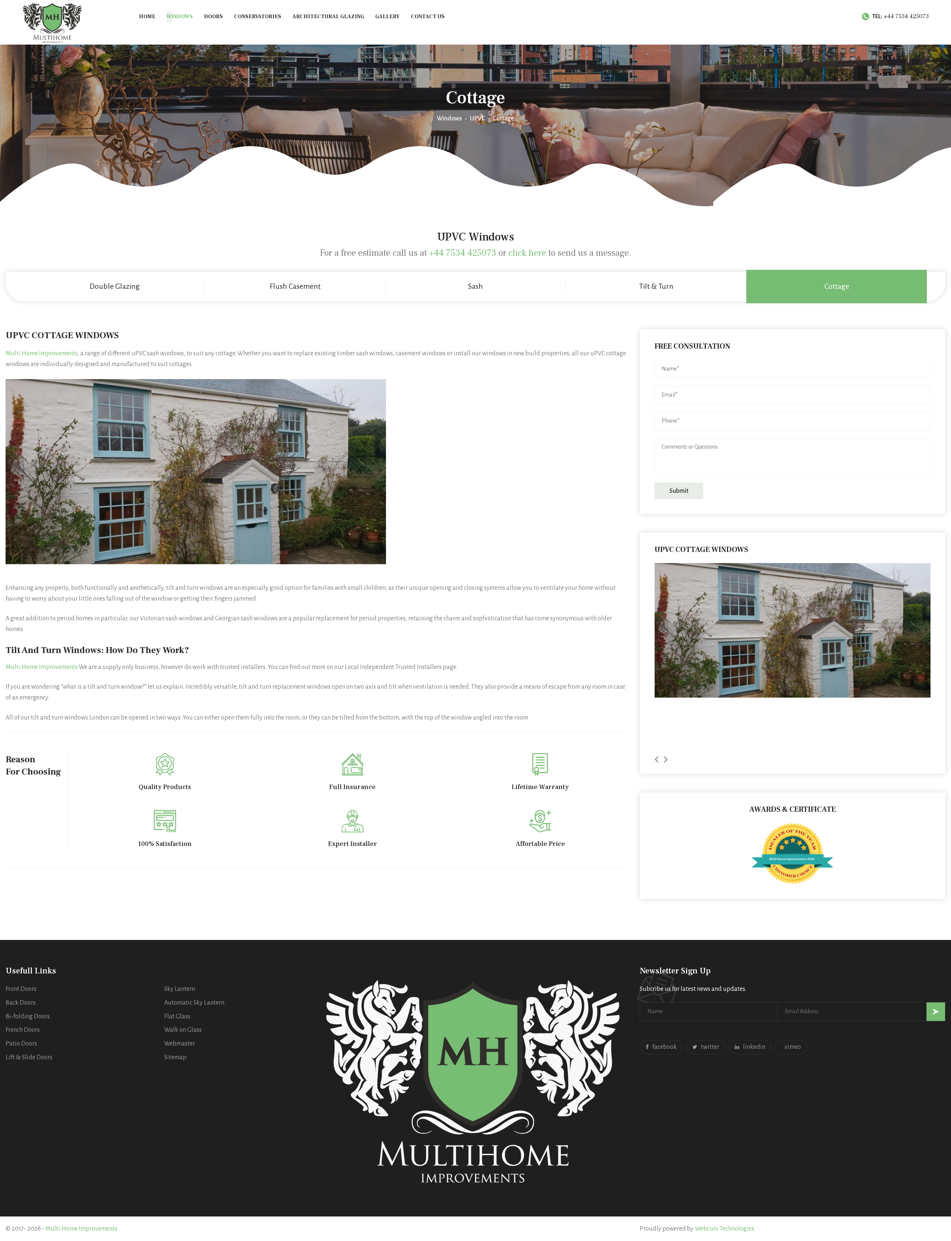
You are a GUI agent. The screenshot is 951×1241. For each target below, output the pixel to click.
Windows (179, 16)
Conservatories (257, 16)
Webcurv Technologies (724, 1228)
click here (527, 253)
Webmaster (179, 1043)
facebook (664, 1047)
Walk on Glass (183, 1030)
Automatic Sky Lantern (194, 1002)
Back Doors (21, 1002)
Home (147, 16)
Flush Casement (295, 286)
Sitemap (175, 1057)
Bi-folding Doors (28, 1016)
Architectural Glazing (328, 16)
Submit (678, 491)
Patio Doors (21, 1043)
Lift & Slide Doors (29, 1057)
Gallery (387, 16)
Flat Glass (177, 1016)
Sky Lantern (179, 989)
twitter (710, 1047)
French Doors (23, 1030)
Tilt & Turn (656, 286)
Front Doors (21, 989)
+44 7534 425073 (906, 16)
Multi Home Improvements (42, 353)
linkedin (754, 1047)
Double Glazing (115, 286)
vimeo (793, 1047)
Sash (475, 286)
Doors (213, 16)
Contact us (428, 16)
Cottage (836, 286)
